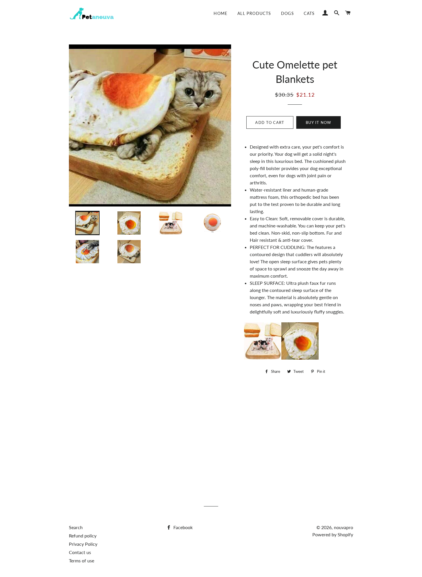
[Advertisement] (211, 434)
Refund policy (82, 535)
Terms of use (81, 560)
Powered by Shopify (332, 534)
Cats (309, 13)
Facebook (182, 527)
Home (221, 13)
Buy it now (318, 122)
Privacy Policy (83, 544)
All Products (254, 13)
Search (76, 527)
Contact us (80, 552)
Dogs (287, 13)
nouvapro (343, 527)
